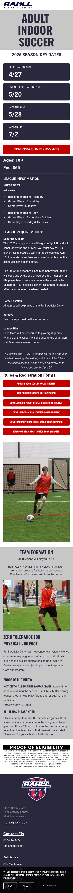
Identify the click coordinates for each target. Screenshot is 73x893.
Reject (10, 886)
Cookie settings (47, 885)
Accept (26, 886)
